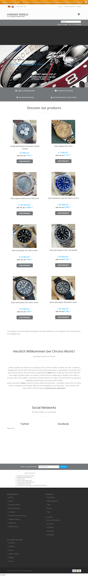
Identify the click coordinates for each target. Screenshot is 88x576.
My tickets (50, 527)
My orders (50, 523)
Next (86, 57)
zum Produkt (24, 161)
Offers (49, 504)
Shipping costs (15, 334)
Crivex (15, 570)
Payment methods (14, 504)
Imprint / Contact (13, 553)
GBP (21, 7)
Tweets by (10, 428)
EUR (18, 7)
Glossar (10, 561)
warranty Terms (13, 526)
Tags (48, 512)
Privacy (10, 550)
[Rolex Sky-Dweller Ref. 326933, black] (10, 235)
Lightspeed (28, 570)
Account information (53, 520)
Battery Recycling (14, 508)
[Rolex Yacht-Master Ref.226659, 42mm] (49, 287)
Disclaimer (11, 512)
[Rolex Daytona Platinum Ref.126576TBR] (10, 183)
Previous (2, 57)
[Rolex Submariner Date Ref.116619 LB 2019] (49, 182)
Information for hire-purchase (17, 515)
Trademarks (12, 523)
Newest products (52, 501)
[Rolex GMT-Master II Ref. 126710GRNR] (49, 235)
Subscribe (64, 466)
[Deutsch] (9, 6)
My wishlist (50, 531)
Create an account (69, 7)
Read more (61, 388)
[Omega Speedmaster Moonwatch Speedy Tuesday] (10, 130)
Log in (60, 7)
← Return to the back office (10, 2)
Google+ (3, 575)
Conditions (11, 542)
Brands (49, 508)
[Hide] (86, 2)
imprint (10, 501)
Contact (78, 7)
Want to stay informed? (29, 467)
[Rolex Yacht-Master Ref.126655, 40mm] (10, 287)
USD (25, 7)
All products (51, 497)
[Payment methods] (76, 570)
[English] (12, 6)
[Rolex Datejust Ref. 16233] (49, 130)
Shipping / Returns (14, 519)
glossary (11, 497)
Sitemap (11, 557)
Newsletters (50, 534)
